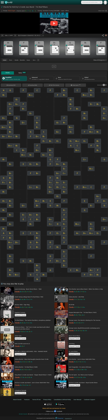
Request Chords (20, 315)
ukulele (16, 60)
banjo (28, 60)
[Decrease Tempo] (2, 35)
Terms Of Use (36, 399)
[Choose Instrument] (38, 60)
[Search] (100, 2)
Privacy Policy (47, 399)
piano (10, 60)
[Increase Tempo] (15, 35)
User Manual (77, 399)
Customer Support (89, 399)
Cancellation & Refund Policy (62, 399)
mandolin (22, 60)
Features (27, 399)
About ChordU (17, 399)
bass (34, 60)
